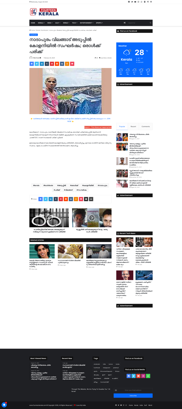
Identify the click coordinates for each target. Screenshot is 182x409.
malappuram (106, 367)
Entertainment (86, 23)
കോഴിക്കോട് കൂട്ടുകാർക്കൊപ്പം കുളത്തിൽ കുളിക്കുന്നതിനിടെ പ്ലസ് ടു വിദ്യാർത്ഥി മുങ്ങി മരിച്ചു (98, 262)
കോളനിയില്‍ (88, 185)
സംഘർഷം (82, 190)
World (65, 23)
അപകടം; (96, 375)
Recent (133, 126)
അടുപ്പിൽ (62, 185)
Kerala (40, 23)
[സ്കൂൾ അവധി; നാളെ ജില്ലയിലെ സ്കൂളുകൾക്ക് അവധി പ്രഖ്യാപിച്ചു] (122, 173)
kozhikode (49, 185)
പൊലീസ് (115, 378)
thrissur (117, 371)
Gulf (57, 23)
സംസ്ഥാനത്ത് (104, 382)
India (49, 23)
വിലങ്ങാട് (68, 190)
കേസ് (109, 375)
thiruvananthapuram (106, 371)
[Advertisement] (70, 165)
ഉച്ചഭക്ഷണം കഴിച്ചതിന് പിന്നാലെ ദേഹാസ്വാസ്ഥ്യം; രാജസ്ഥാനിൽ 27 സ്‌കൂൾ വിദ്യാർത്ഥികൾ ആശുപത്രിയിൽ (144, 287)
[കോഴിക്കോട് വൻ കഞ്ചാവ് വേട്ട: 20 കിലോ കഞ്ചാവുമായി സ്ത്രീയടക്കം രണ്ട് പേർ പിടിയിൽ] (122, 183)
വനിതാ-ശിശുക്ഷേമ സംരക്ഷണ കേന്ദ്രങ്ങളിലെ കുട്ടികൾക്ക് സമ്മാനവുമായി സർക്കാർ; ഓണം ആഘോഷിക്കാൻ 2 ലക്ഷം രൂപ (123, 257)
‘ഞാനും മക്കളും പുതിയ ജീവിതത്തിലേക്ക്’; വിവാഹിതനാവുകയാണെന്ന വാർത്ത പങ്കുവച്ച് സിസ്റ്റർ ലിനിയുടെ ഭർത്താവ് (139, 148)
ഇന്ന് (103, 375)
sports (95, 371)
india (104, 364)
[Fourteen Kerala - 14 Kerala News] (44, 11)
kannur (111, 364)
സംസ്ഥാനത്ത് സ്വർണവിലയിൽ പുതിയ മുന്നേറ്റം (69, 261)
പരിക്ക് (57, 190)
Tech (74, 23)
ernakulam (97, 364)
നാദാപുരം (103, 185)
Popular (122, 126)
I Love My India (81, 405)
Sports (98, 23)
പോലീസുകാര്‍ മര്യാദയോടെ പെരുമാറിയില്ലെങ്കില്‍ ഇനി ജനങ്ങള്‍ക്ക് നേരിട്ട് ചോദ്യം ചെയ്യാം (139, 161)
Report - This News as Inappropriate (98, 127)
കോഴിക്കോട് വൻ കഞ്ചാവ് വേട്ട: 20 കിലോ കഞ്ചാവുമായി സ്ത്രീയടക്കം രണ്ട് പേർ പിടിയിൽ (140, 183)
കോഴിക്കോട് (97, 378)
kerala (36, 185)
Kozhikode (44, 30)
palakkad (116, 367)
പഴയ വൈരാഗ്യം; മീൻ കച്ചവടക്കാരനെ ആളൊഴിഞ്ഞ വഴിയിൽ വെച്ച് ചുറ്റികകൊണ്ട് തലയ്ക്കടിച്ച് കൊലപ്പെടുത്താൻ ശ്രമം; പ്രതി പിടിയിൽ (144, 255)
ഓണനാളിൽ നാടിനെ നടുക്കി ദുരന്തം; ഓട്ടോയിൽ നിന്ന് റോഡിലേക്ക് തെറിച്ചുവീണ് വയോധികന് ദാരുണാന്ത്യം (123, 288)
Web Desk (36, 58)
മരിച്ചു (95, 382)
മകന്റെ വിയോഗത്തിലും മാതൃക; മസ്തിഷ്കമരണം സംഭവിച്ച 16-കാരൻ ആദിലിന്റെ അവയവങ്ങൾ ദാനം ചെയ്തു (41, 263)
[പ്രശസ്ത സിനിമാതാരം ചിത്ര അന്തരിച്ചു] (122, 137)
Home (33, 23)
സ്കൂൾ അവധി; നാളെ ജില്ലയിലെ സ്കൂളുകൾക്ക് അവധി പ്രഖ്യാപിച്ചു (140, 172)
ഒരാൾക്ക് (74, 185)
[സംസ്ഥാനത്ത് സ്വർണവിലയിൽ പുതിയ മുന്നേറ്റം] (70, 251)
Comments (146, 126)
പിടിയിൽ (106, 378)
